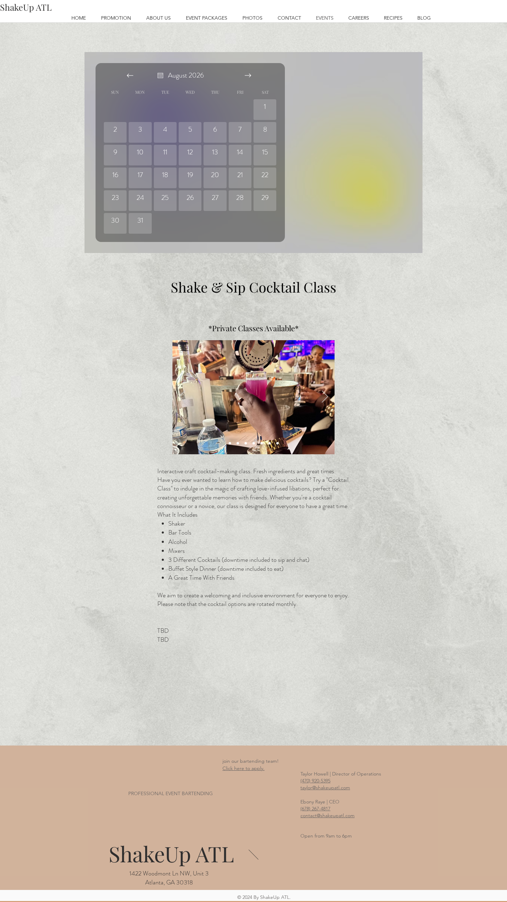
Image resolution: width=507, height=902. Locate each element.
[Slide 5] (261, 443)
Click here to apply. (243, 768)
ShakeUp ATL (171, 853)
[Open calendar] (160, 75)
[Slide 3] (238, 443)
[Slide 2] (230, 443)
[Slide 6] (269, 443)
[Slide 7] (277, 443)
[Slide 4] (253, 443)
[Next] (325, 397)
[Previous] (182, 397)
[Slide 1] (246, 443)
